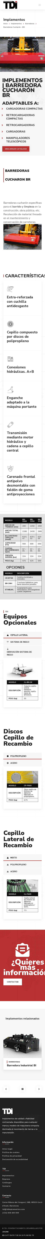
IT (15, 1235)
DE (17, 1235)
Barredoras (29, 23)
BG (30, 1235)
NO (27, 1235)
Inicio (5, 23)
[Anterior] (6, 1089)
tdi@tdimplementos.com (13, 1209)
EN (11, 1235)
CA (6, 1235)
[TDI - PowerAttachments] (10, 5)
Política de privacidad (12, 1156)
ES (3, 1235)
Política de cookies (11, 1152)
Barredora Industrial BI (21, 1065)
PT (8, 1235)
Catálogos (7, 1182)
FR (13, 1235)
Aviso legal (7, 1149)
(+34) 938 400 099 (10, 1213)
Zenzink (5, 1232)
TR (33, 1235)
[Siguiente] (39, 1089)
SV (23, 1235)
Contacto (6, 1186)
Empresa (6, 1179)
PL (25, 1235)
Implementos (16, 23)
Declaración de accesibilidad (15, 1159)
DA (20, 1235)
